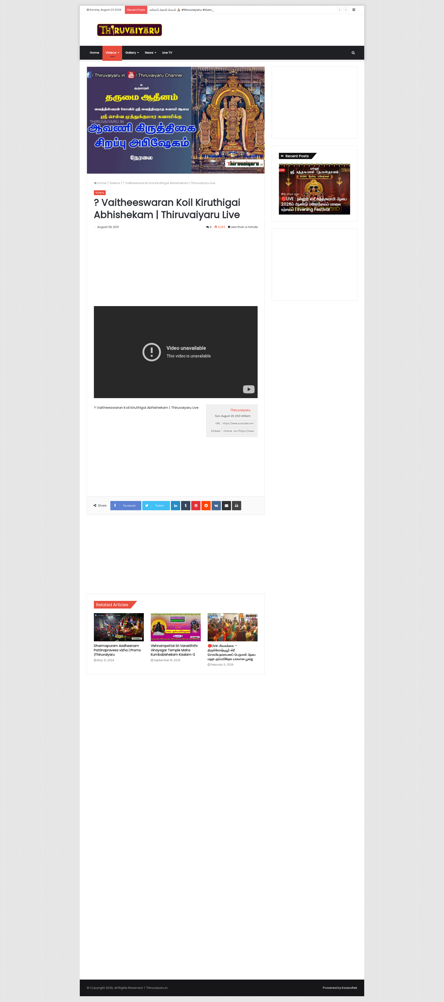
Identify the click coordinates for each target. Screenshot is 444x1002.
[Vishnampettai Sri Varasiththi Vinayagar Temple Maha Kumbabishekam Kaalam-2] (176, 627)
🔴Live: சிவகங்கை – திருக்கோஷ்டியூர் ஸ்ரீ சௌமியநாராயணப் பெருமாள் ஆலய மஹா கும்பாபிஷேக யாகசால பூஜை (232, 652)
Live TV (167, 52)
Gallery (130, 52)
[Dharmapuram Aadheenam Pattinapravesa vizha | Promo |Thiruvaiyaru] (119, 627)
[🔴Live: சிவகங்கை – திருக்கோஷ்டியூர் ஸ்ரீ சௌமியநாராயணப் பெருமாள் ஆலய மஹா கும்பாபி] (233, 627)
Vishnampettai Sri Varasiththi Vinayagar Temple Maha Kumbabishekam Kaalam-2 (174, 650)
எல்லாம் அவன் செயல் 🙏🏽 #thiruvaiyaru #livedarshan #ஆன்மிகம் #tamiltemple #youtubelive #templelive (225, 10)
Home (94, 52)
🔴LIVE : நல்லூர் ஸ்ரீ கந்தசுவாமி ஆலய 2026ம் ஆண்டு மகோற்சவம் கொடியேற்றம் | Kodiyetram (314, 204)
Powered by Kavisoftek (340, 988)
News (149, 52)
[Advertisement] (268, 29)
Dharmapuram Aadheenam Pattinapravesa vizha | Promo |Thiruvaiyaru (117, 650)
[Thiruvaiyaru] (129, 30)
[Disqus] (176, 744)
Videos (111, 52)
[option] (314, 189)
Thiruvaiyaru (240, 410)
